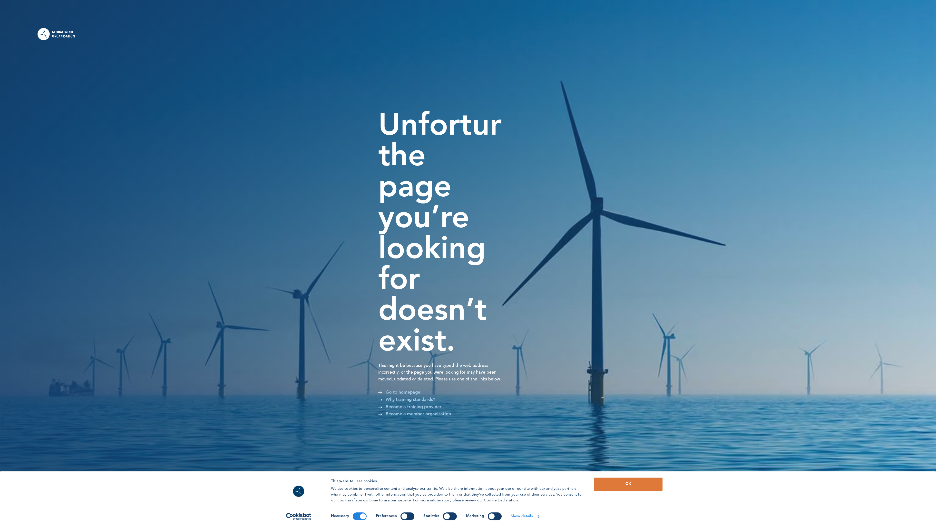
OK (628, 484)
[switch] (407, 516)
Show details (522, 516)
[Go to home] (59, 34)
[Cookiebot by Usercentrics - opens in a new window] (298, 516)
